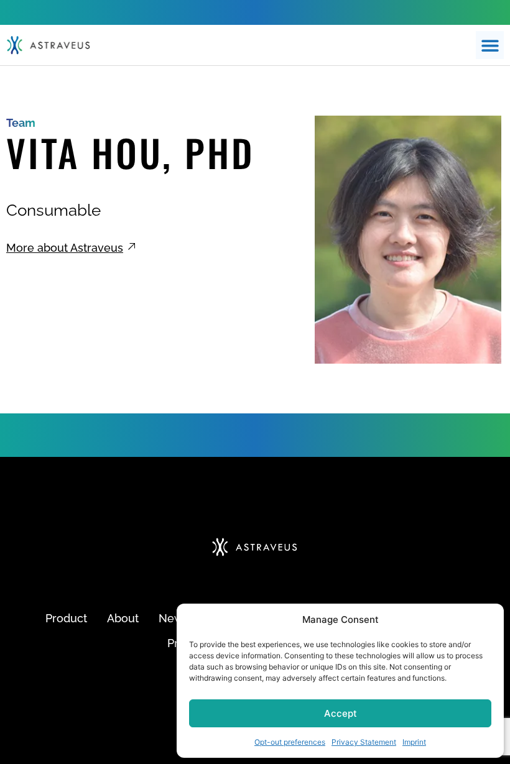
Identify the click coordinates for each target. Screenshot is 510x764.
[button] (490, 45)
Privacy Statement (364, 742)
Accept (340, 713)
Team (20, 122)
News (174, 618)
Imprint (414, 742)
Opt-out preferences (289, 742)
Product (66, 618)
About (123, 618)
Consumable (53, 210)
